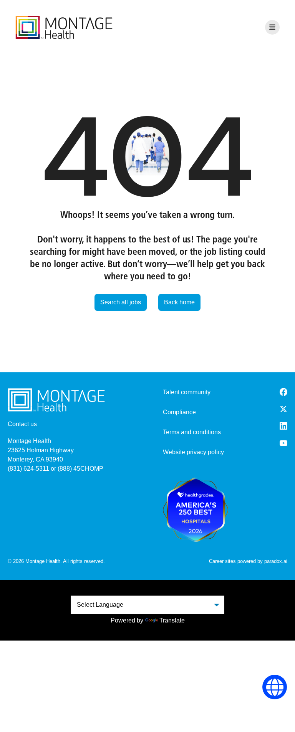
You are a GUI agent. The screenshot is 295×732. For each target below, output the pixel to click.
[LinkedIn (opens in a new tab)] (283, 426)
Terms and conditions (192, 432)
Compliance (179, 412)
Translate (172, 620)
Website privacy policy (193, 452)
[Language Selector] (274, 687)
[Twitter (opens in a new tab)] (283, 409)
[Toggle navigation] (272, 27)
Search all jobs (120, 302)
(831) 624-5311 (28, 468)
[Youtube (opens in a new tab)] (283, 443)
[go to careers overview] (64, 27)
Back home (179, 302)
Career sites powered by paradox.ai (248, 561)
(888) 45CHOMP (80, 468)
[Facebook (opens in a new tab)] (283, 392)
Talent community (186, 392)
